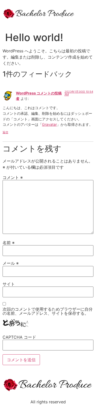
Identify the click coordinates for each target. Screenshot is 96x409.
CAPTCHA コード (19, 337)
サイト (9, 284)
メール (11, 263)
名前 (9, 243)
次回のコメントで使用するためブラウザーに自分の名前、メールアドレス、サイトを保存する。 (48, 311)
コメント (13, 177)
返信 (5, 132)
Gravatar (49, 124)
